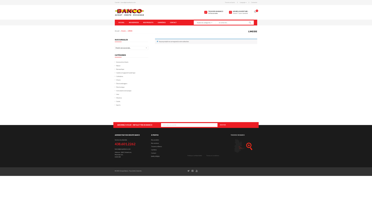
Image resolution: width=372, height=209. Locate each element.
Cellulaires (119, 76)
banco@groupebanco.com (128, 2)
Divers (118, 80)
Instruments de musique (123, 91)
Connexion (254, 2)
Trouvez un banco (230, 2)
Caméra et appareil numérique (125, 73)
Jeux (117, 94)
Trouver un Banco (215, 11)
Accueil (117, 31)
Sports (118, 105)
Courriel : (117, 2)
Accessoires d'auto (122, 62)
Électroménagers (121, 83)
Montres (119, 98)
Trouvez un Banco (238, 135)
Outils (118, 101)
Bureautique (120, 69)
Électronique (120, 87)
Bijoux (118, 65)
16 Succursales (213, 13)
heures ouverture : (240, 11)
